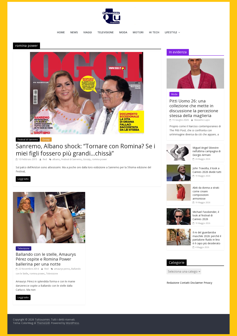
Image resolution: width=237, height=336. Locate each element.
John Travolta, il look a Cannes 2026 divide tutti (207, 170)
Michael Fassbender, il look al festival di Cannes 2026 (206, 215)
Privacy (208, 282)
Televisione (105, 32)
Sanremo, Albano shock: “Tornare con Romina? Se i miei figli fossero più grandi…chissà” (85, 149)
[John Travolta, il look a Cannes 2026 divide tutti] (179, 166)
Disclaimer (196, 282)
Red (45, 159)
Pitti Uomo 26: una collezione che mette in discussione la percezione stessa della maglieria (193, 108)
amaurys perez (62, 268)
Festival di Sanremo (28, 139)
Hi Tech (154, 32)
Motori (138, 32)
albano (56, 159)
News (74, 32)
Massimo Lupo (202, 119)
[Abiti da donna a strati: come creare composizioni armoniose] (179, 186)
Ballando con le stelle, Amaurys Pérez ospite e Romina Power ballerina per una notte (46, 259)
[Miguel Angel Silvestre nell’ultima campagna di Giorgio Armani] (179, 146)
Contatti (185, 282)
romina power (99, 159)
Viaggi (87, 32)
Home (61, 32)
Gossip (46, 139)
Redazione (173, 282)
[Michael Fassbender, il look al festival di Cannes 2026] (179, 210)
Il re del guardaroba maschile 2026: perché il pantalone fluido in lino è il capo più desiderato (207, 238)
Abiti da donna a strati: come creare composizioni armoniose (206, 193)
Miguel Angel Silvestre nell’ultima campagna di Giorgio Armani (207, 151)
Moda (123, 32)
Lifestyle (171, 32)
